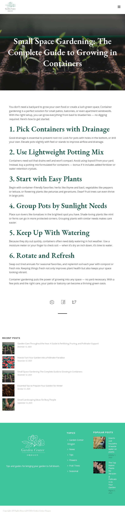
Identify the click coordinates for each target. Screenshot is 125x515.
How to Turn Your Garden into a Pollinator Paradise (41, 357)
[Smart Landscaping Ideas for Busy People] (8, 404)
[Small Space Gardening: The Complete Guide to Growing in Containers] (8, 376)
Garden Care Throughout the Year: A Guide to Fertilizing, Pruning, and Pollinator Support (58, 343)
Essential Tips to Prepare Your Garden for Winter (40, 385)
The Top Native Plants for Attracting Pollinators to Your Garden (113, 475)
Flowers (73, 460)
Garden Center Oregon (75, 442)
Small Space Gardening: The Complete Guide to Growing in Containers (50, 371)
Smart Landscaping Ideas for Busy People (37, 399)
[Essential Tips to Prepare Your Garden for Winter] (8, 390)
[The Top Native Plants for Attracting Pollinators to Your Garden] (99, 467)
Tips (71, 454)
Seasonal (73, 471)
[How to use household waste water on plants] (99, 443)
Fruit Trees (74, 465)
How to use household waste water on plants (113, 445)
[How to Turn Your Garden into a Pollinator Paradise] (8, 362)
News (72, 449)
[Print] (51, 301)
